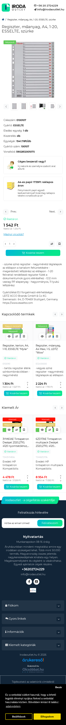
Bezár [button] (58, 687)
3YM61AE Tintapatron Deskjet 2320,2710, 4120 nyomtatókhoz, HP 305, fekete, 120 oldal (16, 442)
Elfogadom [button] (47, 716)
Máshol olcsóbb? (14, 234)
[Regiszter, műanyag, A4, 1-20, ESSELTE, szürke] (33, 69)
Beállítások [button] (19, 716)
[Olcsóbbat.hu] (33, 670)
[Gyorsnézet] (9, 336)
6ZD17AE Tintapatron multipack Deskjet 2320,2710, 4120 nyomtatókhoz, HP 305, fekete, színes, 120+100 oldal (49, 442)
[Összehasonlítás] (17, 336)
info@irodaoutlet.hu (50, 9)
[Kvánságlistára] (24, 336)
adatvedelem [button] (13, 706)
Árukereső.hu (33, 666)
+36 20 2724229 (47, 5)
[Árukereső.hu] (33, 661)
